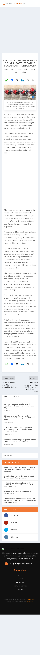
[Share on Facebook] (12, 80)
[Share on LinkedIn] (22, 80)
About (20, 579)
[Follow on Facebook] (10, 607)
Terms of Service (20, 586)
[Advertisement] (20, 28)
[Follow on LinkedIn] (23, 607)
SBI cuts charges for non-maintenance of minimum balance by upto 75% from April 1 (20, 418)
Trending (22, 72)
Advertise (20, 582)
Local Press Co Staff (21, 69)
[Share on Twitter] (17, 80)
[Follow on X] (14, 607)
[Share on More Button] (32, 80)
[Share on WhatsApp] (6, 80)
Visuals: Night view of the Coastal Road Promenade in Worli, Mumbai (19, 477)
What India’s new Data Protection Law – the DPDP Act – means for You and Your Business (19, 469)
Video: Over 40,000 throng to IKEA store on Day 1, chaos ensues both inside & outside (18, 429)
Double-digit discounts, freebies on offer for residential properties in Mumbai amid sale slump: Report (20, 500)
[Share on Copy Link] (27, 80)
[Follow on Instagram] (19, 607)
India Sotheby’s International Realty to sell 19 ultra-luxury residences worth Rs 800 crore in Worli (19, 485)
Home (20, 575)
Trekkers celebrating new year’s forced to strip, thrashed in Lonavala (20, 440)
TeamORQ (29, 602)
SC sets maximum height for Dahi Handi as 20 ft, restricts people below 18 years (19, 406)
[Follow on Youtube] (28, 607)
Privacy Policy (30, 599)
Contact (20, 590)
